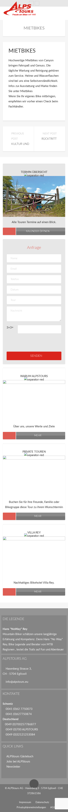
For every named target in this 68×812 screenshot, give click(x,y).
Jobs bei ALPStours (18, 761)
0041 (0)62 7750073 (19, 709)
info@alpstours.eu (17, 681)
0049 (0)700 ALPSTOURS (22, 729)
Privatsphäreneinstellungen (31, 807)
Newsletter (13, 766)
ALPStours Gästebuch (19, 756)
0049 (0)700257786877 (20, 724)
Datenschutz (42, 802)
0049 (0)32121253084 (20, 734)
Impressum (25, 802)
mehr (37, 435)
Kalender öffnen (37, 231)
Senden (36, 355)
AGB (52, 807)
